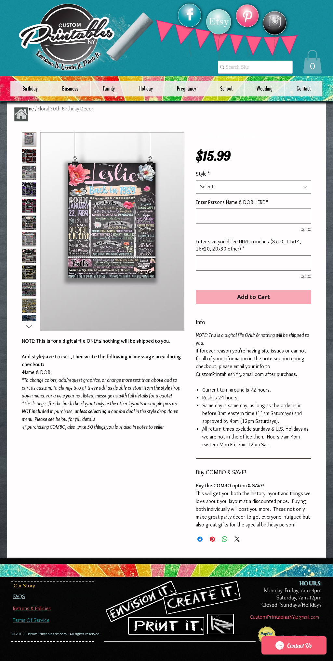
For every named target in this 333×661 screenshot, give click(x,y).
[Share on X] (237, 539)
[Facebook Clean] (190, 14)
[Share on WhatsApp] (225, 539)
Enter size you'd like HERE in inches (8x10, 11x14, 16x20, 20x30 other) (248, 245)
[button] (312, 62)
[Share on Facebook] (200, 539)
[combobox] (253, 186)
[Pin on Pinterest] (212, 539)
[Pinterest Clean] (247, 16)
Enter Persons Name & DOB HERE (232, 202)
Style (203, 174)
